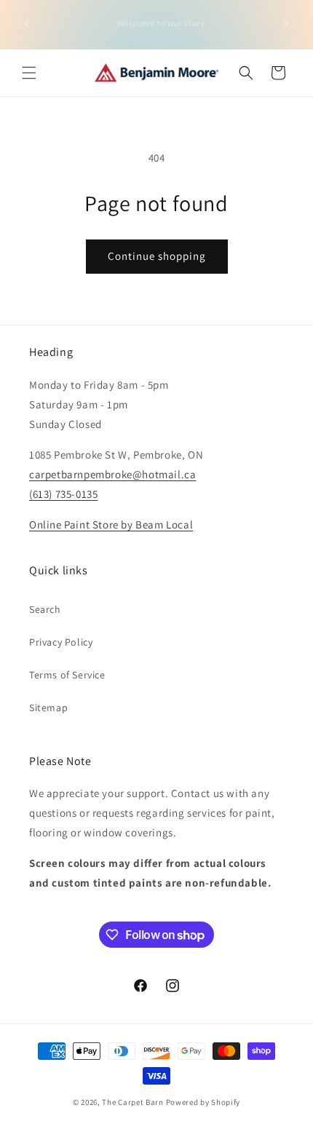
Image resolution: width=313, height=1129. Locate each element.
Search (45, 609)
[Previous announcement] (27, 24)
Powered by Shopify (203, 1102)
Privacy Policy (60, 642)
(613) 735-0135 (63, 494)
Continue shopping (157, 256)
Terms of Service (67, 674)
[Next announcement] (286, 24)
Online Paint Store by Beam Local (111, 524)
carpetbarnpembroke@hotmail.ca (112, 474)
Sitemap (48, 707)
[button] (29, 73)
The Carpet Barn (133, 1102)
